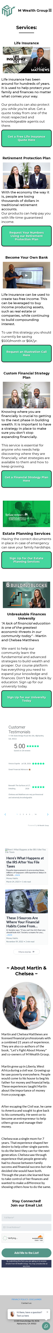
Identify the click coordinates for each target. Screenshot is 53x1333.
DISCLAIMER (35, 1299)
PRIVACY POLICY (20, 1299)
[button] (50, 10)
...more (17, 875)
